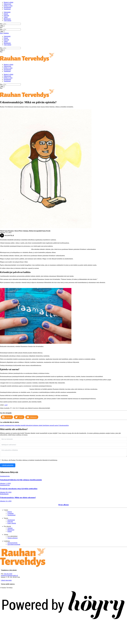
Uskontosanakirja (63, 425)
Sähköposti (33, 417)
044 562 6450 (8, 574)
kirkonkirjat (29, 425)
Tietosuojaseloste (12, 543)
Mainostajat (10, 529)
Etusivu (9, 511)
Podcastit (6, 15)
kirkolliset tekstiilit (20, 425)
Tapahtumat (7, 9)
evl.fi (6, 405)
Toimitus (10, 528)
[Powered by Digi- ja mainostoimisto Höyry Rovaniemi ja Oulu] (63, 621)
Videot (6, 17)
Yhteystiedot (7, 20)
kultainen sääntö (38, 425)
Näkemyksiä (7, 4)
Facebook (8, 417)
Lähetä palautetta (7, 465)
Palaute (6, 14)
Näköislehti (7, 12)
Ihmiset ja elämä (8, 2)
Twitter (21, 417)
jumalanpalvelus (10, 425)
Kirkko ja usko (8, 5)
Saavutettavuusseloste (13, 544)
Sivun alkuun (63, 505)
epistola (2, 425)
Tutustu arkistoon (12, 538)
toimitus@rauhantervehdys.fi (9, 575)
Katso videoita (11, 523)
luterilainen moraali (48, 425)
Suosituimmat (11, 515)
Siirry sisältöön (4, 33)
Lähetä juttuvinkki (6, 580)
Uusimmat (10, 513)
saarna (56, 425)
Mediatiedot (7, 19)
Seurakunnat (7, 7)
